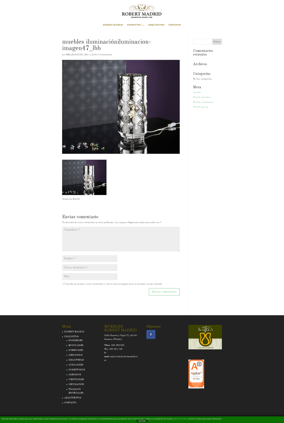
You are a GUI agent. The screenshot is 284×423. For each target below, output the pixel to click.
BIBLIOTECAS (76, 360)
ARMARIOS (74, 375)
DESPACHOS (75, 355)
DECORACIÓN (76, 384)
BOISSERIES (75, 340)
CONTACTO (174, 25)
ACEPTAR (142, 421)
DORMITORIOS (76, 370)
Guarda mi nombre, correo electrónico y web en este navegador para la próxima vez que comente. (114, 284)
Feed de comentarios (203, 102)
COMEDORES (75, 350)
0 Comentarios (105, 55)
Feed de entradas (201, 97)
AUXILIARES (75, 365)
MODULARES (75, 345)
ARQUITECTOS (156, 25)
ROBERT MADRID (113, 25)
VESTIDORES (76, 379)
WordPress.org (200, 107)
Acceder (197, 92)
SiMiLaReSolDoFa (74, 55)
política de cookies (180, 419)
